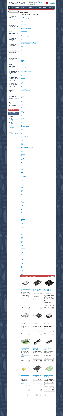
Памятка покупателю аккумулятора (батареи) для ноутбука (13, 113)
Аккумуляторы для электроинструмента (12, 50)
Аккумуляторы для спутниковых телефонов (13, 26)
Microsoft (22, 105)
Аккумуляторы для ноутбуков (12, 14)
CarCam (22, 237)
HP (21, 101)
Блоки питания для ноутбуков (12, 17)
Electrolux (22, 96)
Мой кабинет (11, 109)
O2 (21, 253)
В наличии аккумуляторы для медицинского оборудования (13, 133)
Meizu (22, 148)
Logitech (22, 49)
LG (21, 116)
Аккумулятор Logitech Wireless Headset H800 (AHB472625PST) (37, 322)
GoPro (22, 61)
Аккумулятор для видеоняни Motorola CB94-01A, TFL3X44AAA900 (48, 376)
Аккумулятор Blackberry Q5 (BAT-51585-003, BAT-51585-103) (37, 375)
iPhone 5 (22, 245)
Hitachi (22, 180)
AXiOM (22, 242)
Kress (21, 266)
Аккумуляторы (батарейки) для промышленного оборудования (14, 72)
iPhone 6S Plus (23, 248)
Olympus (22, 54)
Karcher (22, 104)
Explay (22, 187)
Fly (21, 130)
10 (43, 395)
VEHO (22, 241)
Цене (31, 276)
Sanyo (22, 181)
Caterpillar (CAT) (23, 202)
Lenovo (22, 166)
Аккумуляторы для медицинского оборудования (12, 90)
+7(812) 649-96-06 (41, 2)
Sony (21, 57)
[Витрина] (52, 276)
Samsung (22, 72)
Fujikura (22, 227)
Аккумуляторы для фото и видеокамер (13, 34)
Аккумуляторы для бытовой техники (14, 64)
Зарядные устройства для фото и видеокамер (13, 36)
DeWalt (22, 264)
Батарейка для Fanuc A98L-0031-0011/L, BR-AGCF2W (25, 375)
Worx (21, 216)
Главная (21, 10)
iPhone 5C (22, 246)
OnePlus (22, 143)
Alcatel (22, 144)
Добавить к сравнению (24, 298)
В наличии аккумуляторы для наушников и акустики (13, 130)
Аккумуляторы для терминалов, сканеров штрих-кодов (13, 81)
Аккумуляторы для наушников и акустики (13, 84)
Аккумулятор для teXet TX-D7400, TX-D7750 (25, 349)
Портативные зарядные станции (13, 103)
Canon (22, 75)
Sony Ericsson (23, 154)
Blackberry (22, 60)
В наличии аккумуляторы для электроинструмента (13, 127)
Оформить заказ (52, 3)
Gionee (22, 129)
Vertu (21, 201)
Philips (22, 161)
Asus (21, 53)
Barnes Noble (23, 69)
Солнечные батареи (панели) (12, 106)
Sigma (22, 231)
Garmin (22, 87)
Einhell (22, 263)
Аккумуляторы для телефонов (12, 23)
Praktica (22, 223)
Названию (27, 276)
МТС (21, 133)
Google (22, 46)
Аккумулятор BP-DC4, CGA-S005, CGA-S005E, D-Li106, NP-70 (49, 290)
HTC (21, 108)
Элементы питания (12, 69)
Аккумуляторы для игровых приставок (14, 93)
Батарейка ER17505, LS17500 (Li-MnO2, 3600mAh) (37, 349)
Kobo (21, 68)
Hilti (21, 217)
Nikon (21, 86)
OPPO (22, 159)
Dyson (22, 195)
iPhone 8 (22, 220)
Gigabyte (22, 140)
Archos (22, 194)
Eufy (21, 198)
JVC (21, 119)
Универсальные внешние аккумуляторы (13, 100)
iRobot (22, 238)
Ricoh (21, 256)
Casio (21, 76)
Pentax (22, 79)
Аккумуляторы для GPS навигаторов (13, 59)
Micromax (22, 184)
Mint (21, 209)
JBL (21, 50)
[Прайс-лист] (53, 276)
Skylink (22, 206)
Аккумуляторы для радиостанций (12, 53)
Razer (22, 234)
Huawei (22, 58)
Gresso (22, 230)
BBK (21, 155)
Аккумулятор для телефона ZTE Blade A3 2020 (25, 322)
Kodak (22, 169)
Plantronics (22, 210)
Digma (22, 64)
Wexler (22, 270)
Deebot (22, 188)
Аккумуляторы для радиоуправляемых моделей (12, 56)
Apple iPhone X (23, 177)
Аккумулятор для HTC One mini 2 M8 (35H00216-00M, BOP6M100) (37, 290)
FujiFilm (22, 82)
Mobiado (22, 205)
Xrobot (22, 228)
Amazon (22, 252)
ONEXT (22, 208)
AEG (21, 191)
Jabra (21, 212)
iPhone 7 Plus (23, 219)
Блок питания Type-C (12, 19)
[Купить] (29, 308)
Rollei (21, 224)
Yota (21, 267)
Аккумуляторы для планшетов (12, 31)
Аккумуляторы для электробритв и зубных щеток (13, 67)
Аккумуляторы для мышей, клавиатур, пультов (14, 42)
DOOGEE (22, 25)
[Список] (50, 276)
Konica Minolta (23, 78)
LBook (22, 249)
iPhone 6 (22, 163)
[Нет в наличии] (29, 334)
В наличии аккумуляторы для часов (13, 123)
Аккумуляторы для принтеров (12, 75)
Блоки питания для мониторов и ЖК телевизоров (12, 39)
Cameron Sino (22, 330)
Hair (21, 173)
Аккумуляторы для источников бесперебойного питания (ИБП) (14, 87)
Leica (21, 39)
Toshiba (22, 162)
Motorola (22, 35)
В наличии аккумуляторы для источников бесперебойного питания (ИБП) (13, 120)
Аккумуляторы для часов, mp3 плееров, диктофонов (13, 78)
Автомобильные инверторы (14, 98)
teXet (21, 199)
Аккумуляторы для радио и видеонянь (27, 65)
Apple (21, 32)
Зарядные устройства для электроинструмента (13, 47)
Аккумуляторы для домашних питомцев (12, 96)
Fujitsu (22, 259)
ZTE (21, 40)
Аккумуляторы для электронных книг (12, 45)
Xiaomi (22, 21)
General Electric (23, 112)
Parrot (22, 172)
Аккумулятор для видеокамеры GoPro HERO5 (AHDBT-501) (49, 322)
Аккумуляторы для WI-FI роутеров (13, 61)
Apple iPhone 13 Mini (24, 31)
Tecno (22, 274)
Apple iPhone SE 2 (23, 176)
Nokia (21, 97)
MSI (21, 83)
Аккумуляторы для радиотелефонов (12, 28)
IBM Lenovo (22, 151)
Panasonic (22, 17)
